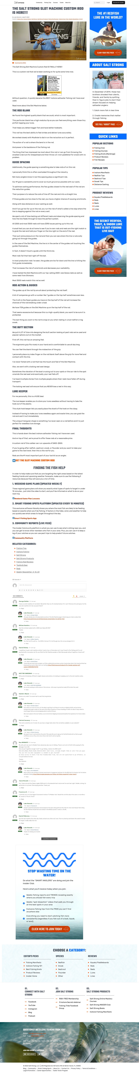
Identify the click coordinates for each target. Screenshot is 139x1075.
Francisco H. (34, 805)
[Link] (38, 590)
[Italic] (22, 590)
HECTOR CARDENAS (36, 685)
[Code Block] (35, 590)
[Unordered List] (31, 590)
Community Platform (23, 538)
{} (39, 590)
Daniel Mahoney (35, 829)
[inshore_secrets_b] (49, 85)
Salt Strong (34, 19)
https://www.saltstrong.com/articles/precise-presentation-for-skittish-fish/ (44, 619)
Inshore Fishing (27, 19)
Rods (67, 19)
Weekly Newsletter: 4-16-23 (76, 19)
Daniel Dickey (34, 661)
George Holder (34, 615)
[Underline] (24, 590)
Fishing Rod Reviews (53, 19)
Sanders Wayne (34, 705)
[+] (42, 590)
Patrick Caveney (35, 732)
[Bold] (20, 590)
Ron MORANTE (34, 770)
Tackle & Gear (62, 19)
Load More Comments (49, 838)
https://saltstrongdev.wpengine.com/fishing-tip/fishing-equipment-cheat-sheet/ (55, 774)
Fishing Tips (20, 19)
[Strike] (26, 590)
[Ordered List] (29, 590)
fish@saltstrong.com (37, 1033)
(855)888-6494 (37, 1036)
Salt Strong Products (42, 19)
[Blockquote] (33, 590)
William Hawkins (35, 639)
